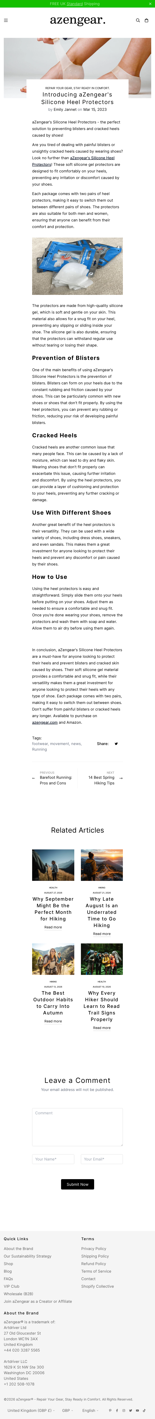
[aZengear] (77, 20)
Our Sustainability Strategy (27, 1256)
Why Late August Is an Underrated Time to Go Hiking (102, 912)
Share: (103, 743)
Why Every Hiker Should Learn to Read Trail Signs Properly (102, 1006)
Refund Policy (93, 1263)
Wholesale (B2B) (18, 1294)
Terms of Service (96, 1271)
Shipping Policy (95, 1256)
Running (39, 749)
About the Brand (18, 1248)
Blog (8, 1271)
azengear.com (45, 722)
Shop (8, 1263)
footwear (40, 743)
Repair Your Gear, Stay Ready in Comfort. (77, 88)
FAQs (8, 1279)
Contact (88, 1279)
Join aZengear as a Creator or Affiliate (38, 1301)
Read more (53, 927)
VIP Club (11, 1286)
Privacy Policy (93, 1248)
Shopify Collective (97, 1286)
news (76, 743)
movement (59, 743)
